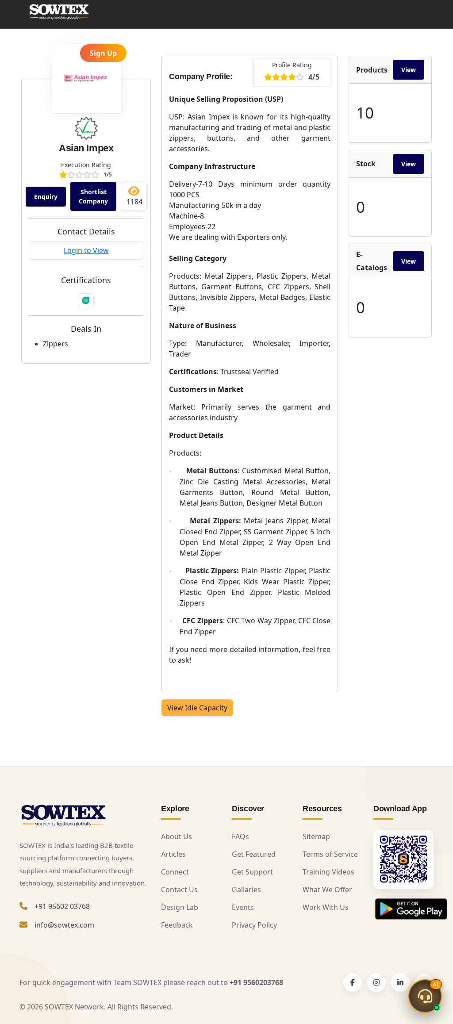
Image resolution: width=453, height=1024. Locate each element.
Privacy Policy (254, 925)
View (408, 69)
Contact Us (179, 889)
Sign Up (103, 53)
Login (51, 53)
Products (62, 33)
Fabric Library (212, 33)
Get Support (252, 872)
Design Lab (179, 907)
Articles (173, 854)
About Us (176, 836)
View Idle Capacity (197, 708)
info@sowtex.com (64, 925)
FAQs (240, 836)
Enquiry (46, 196)
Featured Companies (303, 33)
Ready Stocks (133, 33)
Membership (385, 33)
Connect (175, 872)
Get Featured (254, 854)
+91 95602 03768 (62, 906)
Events (243, 907)
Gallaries (246, 889)
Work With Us (326, 907)
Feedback (177, 925)
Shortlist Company (93, 196)
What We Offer (327, 889)
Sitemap (316, 836)
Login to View (86, 250)
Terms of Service (330, 854)
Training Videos (328, 872)
